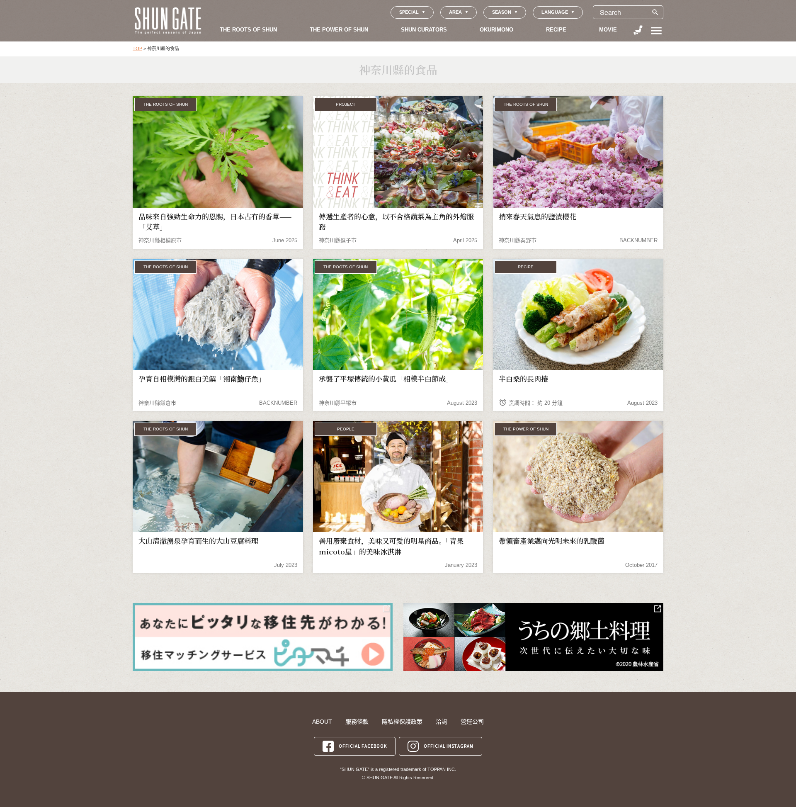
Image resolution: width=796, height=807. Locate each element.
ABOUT (322, 721)
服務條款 (357, 721)
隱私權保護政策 (402, 721)
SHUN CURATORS (424, 30)
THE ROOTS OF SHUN (248, 30)
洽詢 (441, 721)
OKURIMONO (496, 30)
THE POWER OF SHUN (339, 30)
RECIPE (556, 30)
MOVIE (608, 30)
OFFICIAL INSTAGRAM (448, 746)
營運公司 (472, 721)
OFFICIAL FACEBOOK (363, 746)
